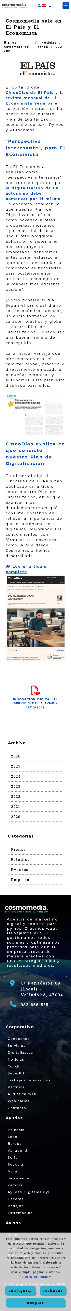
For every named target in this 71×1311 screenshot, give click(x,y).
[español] (44, 5)
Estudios (20, 859)
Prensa (42, 47)
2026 (16, 756)
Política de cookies (35, 1276)
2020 (16, 816)
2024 (16, 776)
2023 (16, 786)
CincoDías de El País (31, 93)
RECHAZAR (53, 1290)
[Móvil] (49, 5)
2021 (60, 47)
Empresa (20, 879)
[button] (39, 5)
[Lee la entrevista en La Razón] (35, 414)
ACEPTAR (35, 1302)
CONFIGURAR (20, 1290)
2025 (16, 766)
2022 (16, 796)
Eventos (19, 869)
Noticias (48, 42)
